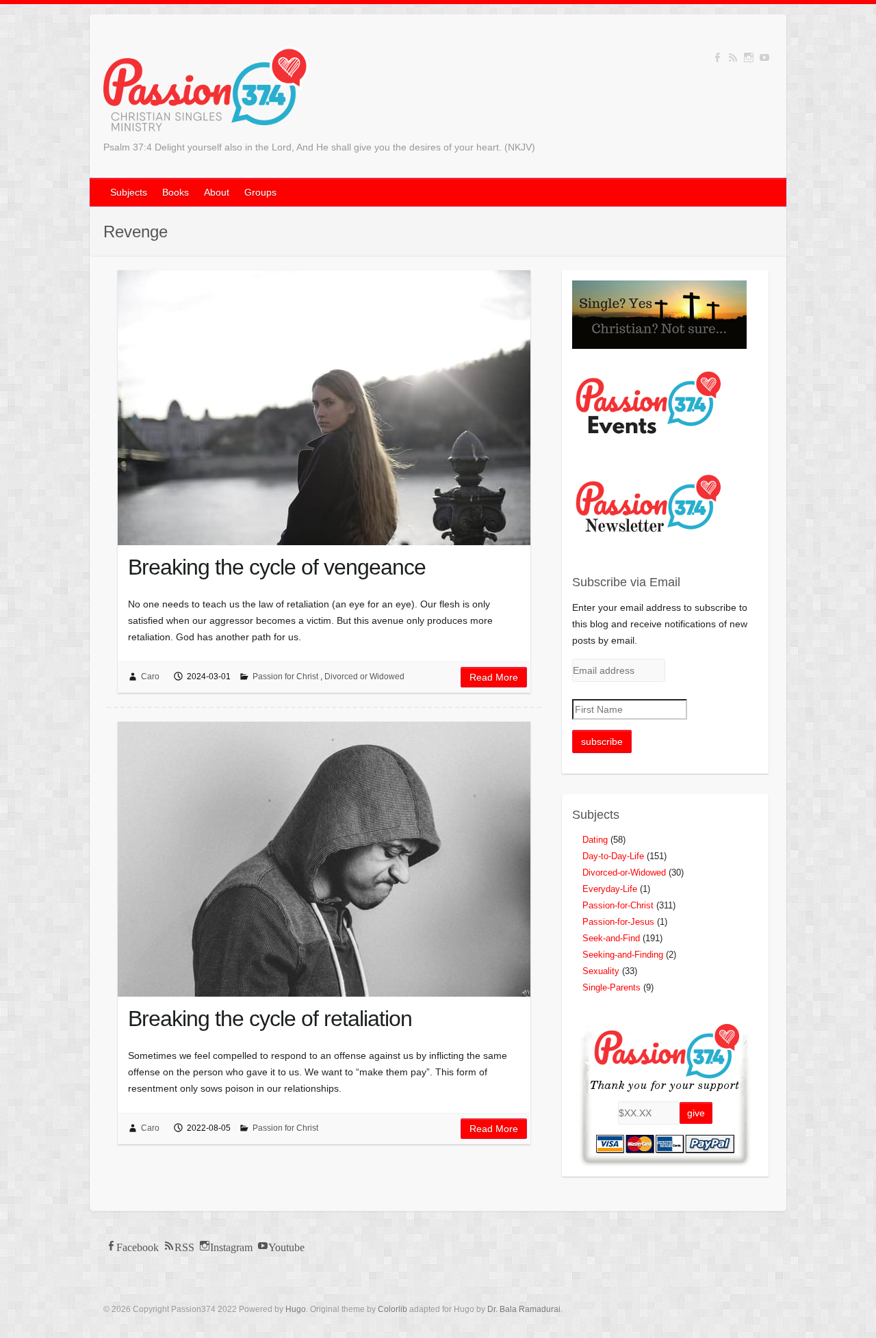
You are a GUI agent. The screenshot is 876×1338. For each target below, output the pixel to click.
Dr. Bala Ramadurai (524, 1309)
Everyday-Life (609, 889)
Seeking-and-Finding (622, 954)
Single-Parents (611, 987)
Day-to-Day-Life (613, 856)
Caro (150, 676)
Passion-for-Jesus (618, 922)
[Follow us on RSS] (732, 57)
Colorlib (392, 1309)
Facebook (137, 1245)
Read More (493, 677)
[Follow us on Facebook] (717, 57)
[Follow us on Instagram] (748, 57)
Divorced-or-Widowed (624, 872)
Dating (595, 840)
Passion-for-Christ (618, 905)
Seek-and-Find (611, 938)
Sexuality (600, 971)
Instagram (231, 1245)
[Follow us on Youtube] (764, 57)
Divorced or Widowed (364, 676)
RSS (184, 1245)
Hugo (295, 1309)
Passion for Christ (285, 676)
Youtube (286, 1245)
